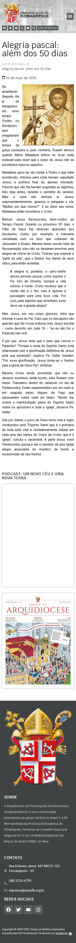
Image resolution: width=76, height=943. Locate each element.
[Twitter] (10, 28)
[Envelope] (28, 28)
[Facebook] (4, 28)
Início (6, 64)
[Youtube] (16, 28)
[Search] (33, 28)
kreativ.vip (62, 933)
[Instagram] (22, 28)
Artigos (20, 64)
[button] (70, 16)
